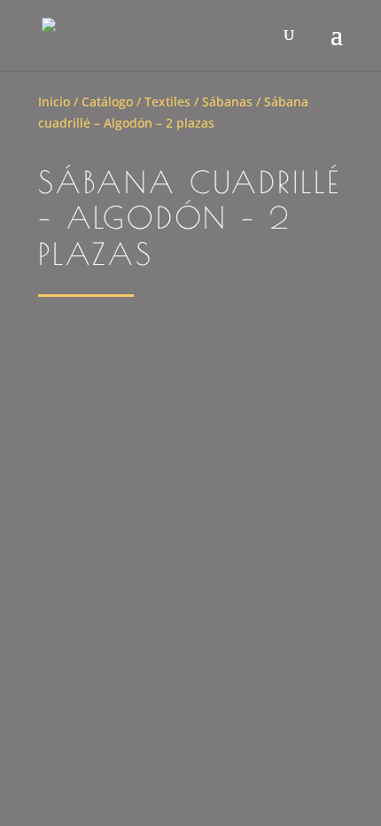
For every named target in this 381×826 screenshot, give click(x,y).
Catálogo (107, 101)
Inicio (54, 101)
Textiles (167, 101)
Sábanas (227, 101)
